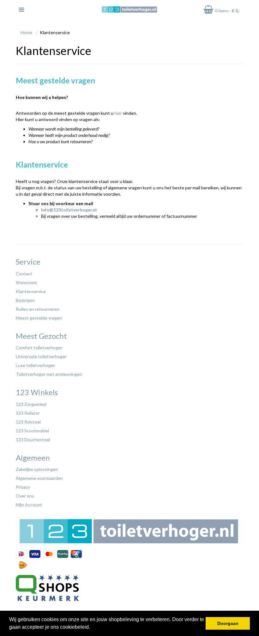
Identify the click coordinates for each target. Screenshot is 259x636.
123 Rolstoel (28, 422)
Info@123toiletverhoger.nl (69, 209)
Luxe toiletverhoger (35, 365)
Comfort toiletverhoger (39, 347)
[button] (92, 628)
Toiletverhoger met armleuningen (49, 374)
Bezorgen (25, 300)
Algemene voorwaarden (39, 478)
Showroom (26, 282)
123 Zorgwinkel (31, 404)
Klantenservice (31, 291)
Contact (24, 273)
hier (118, 113)
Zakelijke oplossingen (37, 469)
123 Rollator (28, 413)
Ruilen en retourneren (37, 309)
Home (26, 32)
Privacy (23, 487)
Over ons (25, 495)
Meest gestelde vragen (39, 318)
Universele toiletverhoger (41, 356)
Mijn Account (29, 504)
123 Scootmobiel (32, 430)
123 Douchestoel (33, 439)
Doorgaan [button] (227, 623)
